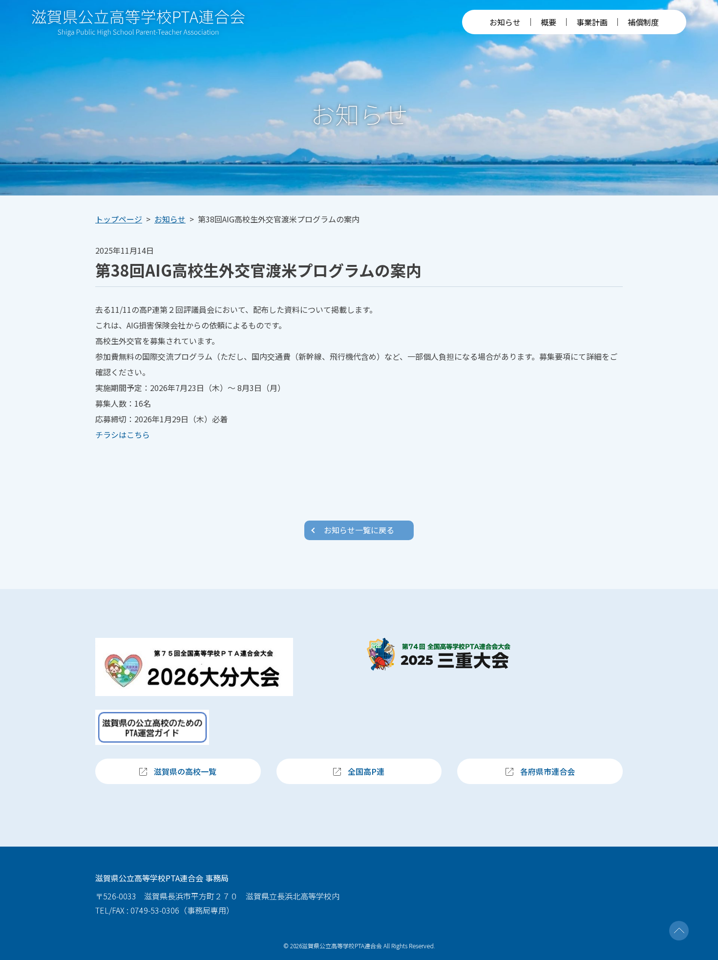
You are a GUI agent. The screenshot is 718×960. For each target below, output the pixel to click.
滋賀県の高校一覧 (185, 771)
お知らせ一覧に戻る (359, 530)
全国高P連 (366, 771)
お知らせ (505, 22)
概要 (548, 22)
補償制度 (643, 22)
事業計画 (592, 22)
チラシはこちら (122, 434)
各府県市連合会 (547, 771)
